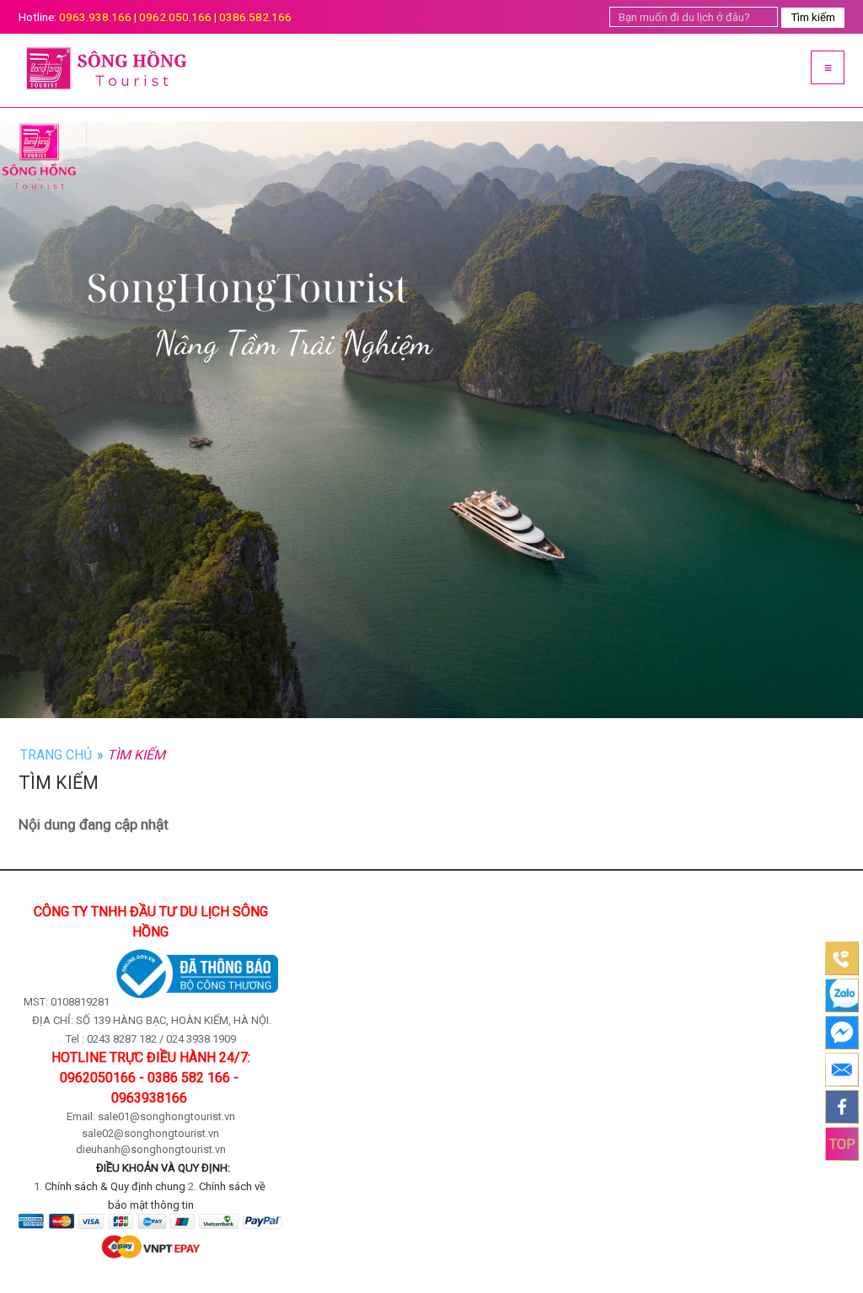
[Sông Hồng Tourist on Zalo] (842, 995)
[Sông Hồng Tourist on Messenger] (842, 1032)
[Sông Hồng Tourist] (221, 70)
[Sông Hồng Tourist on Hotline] (842, 958)
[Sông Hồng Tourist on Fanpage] (842, 1107)
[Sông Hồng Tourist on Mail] (842, 1069)
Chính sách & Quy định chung (115, 1186)
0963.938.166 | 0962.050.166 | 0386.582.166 (175, 17)
